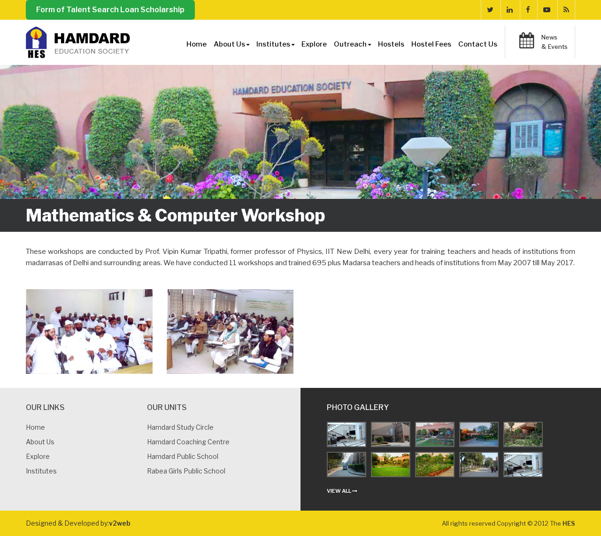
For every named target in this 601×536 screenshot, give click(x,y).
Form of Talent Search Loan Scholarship (110, 9)
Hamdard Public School (182, 456)
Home (196, 44)
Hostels (391, 44)
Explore (314, 44)
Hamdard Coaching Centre (188, 442)
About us (40, 442)
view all (339, 491)
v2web (120, 523)
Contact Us (477, 44)
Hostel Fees (431, 44)
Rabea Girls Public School (186, 471)
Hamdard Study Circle (180, 427)
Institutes (41, 471)
